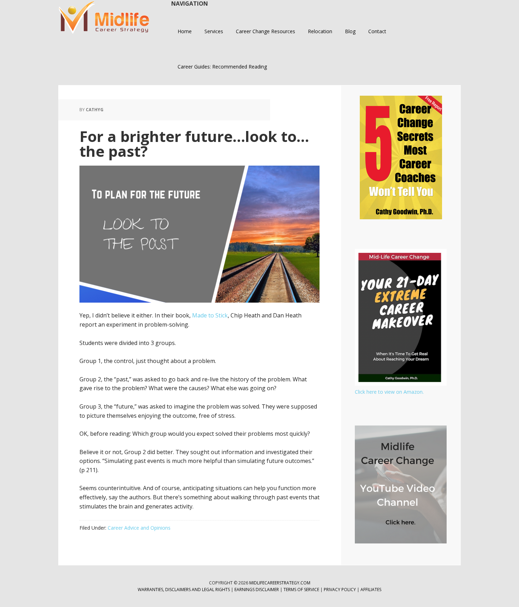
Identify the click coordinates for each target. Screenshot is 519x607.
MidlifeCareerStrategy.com (279, 583)
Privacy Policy (340, 590)
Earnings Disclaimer (256, 590)
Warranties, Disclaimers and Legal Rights (184, 590)
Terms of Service (301, 590)
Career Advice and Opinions (139, 527)
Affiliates (370, 590)
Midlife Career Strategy (104, 17)
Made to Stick (210, 315)
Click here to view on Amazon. (389, 391)
